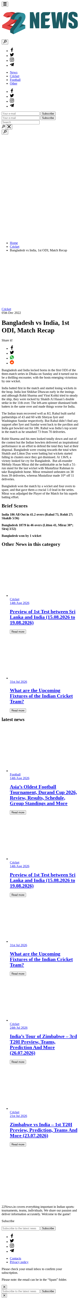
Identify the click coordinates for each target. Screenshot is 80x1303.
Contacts (15, 1258)
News (13, 72)
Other (13, 83)
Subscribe (48, 113)
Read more (17, 631)
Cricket (14, 76)
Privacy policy (19, 1262)
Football (15, 79)
